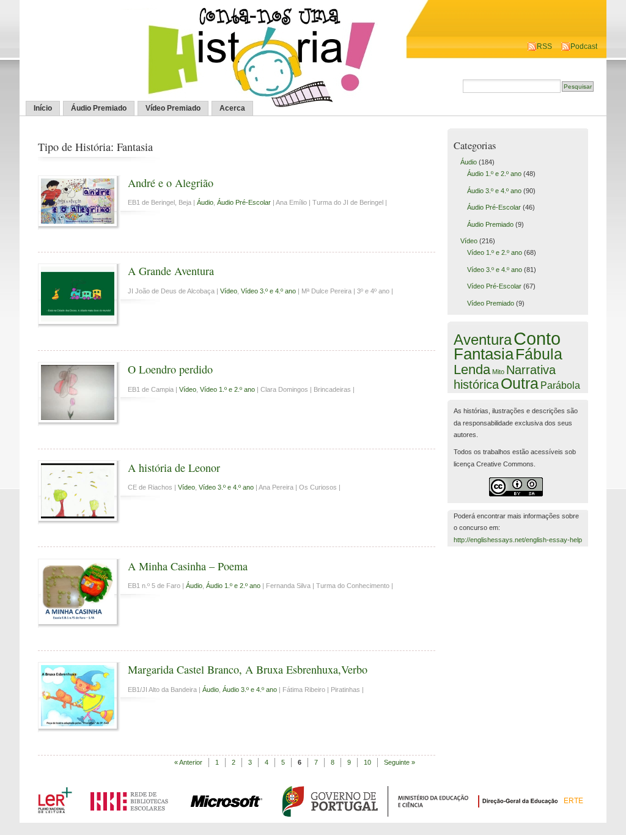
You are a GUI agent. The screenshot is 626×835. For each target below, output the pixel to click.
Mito (498, 371)
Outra (520, 383)
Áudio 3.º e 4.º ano (250, 689)
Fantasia (484, 353)
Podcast (583, 46)
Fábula (538, 353)
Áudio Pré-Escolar (244, 202)
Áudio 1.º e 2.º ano (233, 585)
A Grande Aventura (171, 270)
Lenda (472, 369)
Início (43, 108)
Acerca (232, 108)
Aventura (483, 339)
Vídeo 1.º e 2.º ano (227, 389)
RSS (544, 46)
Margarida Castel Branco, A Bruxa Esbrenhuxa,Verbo (247, 669)
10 (367, 762)
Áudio (205, 202)
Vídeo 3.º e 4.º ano (268, 291)
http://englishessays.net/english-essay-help (518, 539)
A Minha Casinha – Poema (188, 566)
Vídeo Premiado (173, 108)
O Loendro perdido (170, 369)
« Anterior (188, 762)
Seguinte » (399, 762)
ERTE (573, 800)
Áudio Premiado (99, 108)
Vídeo (228, 291)
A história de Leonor (174, 467)
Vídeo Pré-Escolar (494, 286)
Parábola (560, 385)
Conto (537, 338)
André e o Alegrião (170, 182)
